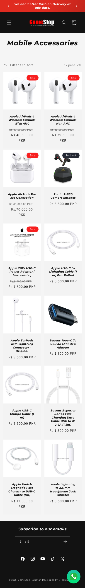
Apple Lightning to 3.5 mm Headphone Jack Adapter (63, 489)
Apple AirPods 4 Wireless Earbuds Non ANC (62, 120)
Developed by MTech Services (59, 579)
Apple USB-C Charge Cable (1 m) (22, 414)
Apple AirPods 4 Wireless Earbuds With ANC (22, 120)
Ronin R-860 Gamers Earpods (62, 195)
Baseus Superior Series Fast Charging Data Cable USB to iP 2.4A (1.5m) (62, 417)
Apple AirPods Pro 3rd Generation (22, 195)
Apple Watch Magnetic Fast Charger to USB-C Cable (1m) (22, 489)
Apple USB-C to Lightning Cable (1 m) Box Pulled (63, 271)
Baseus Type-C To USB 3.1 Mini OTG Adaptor (62, 343)
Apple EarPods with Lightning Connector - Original (22, 345)
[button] (9, 23)
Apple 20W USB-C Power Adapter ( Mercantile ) (22, 271)
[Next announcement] (77, 6)
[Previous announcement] (8, 6)
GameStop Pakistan (29, 579)
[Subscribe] (65, 541)
